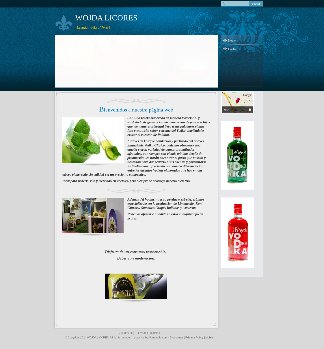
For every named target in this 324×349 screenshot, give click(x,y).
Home (232, 40)
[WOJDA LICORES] (64, 23)
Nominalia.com (158, 337)
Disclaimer (176, 337)
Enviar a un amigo (149, 332)
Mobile (209, 337)
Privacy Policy (194, 337)
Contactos (234, 49)
